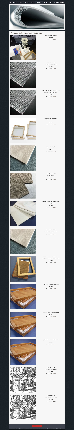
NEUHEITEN (15, 2)
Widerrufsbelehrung (16, 428)
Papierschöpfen (39, 2)
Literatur (50, 2)
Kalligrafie (32, 2)
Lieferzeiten (26, 428)
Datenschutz (22, 428)
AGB (11, 428)
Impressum (58, 428)
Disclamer (49, 428)
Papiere (21, 2)
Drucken (45, 2)
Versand (54, 39)
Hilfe (37, 428)
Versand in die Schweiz (32, 428)
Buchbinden (26, 2)
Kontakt (62, 428)
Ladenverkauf (54, 428)
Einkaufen (57, 2)
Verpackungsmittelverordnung (43, 428)
